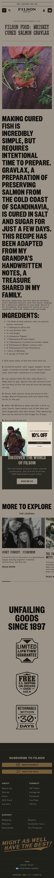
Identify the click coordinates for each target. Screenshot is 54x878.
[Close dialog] (50, 424)
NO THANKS (39, 446)
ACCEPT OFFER (39, 442)
